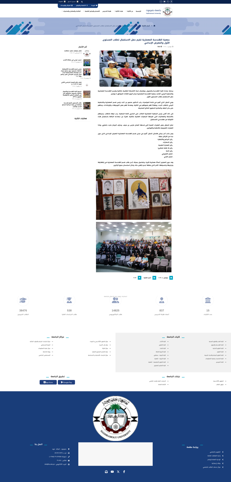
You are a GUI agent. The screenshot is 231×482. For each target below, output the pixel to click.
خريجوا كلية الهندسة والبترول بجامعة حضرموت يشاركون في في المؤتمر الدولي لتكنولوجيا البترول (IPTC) (72, 94)
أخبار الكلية (147, 278)
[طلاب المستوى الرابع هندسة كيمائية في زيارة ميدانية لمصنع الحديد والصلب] (87, 105)
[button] (171, 1)
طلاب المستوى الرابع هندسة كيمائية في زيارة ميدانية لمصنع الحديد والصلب (71, 105)
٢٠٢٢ (134, 278)
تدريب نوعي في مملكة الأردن (72, 60)
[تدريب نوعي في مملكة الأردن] (87, 62)
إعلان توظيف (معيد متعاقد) (72, 51)
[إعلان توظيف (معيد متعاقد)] (87, 53)
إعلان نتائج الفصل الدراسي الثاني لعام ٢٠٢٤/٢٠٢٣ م (71, 83)
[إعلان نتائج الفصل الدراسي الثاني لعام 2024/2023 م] (87, 85)
